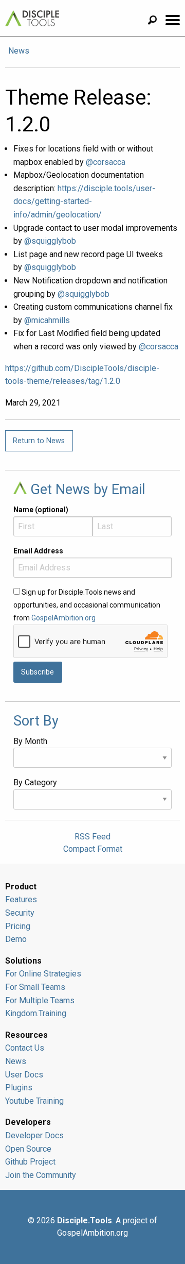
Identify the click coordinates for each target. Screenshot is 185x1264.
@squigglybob (50, 241)
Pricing (17, 926)
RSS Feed (92, 836)
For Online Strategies (43, 974)
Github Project (30, 1162)
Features (21, 899)
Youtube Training (34, 1101)
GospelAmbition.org (63, 618)
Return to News (39, 440)
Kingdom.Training (35, 1013)
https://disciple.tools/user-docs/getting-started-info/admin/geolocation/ (84, 201)
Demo (16, 939)
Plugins (18, 1087)
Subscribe (37, 672)
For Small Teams (35, 987)
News (18, 51)
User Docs (24, 1075)
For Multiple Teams (40, 1000)
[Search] (156, 21)
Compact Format (92, 849)
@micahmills (47, 320)
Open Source (28, 1149)
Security (19, 913)
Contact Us (24, 1048)
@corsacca (105, 162)
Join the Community (40, 1175)
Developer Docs (34, 1135)
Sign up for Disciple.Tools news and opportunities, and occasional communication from (86, 605)
